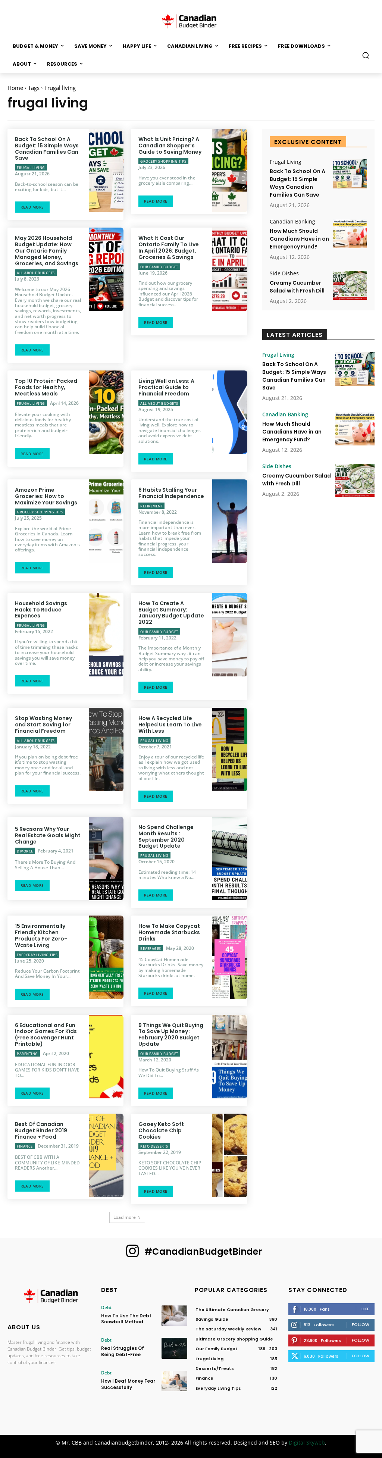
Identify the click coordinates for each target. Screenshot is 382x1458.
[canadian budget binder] (191, 20)
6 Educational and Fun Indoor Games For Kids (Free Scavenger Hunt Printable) (46, 1034)
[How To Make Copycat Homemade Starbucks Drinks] (229, 957)
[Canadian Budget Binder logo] (50, 1297)
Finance (25, 1146)
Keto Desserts (154, 1146)
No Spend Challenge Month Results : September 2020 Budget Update (166, 836)
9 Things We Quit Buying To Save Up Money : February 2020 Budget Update (170, 1034)
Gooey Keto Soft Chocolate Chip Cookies (161, 1130)
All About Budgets (36, 272)
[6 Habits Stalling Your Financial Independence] (229, 521)
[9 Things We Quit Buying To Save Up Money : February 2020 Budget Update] (229, 1056)
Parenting (27, 1053)
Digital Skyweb (307, 1442)
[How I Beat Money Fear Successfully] (174, 1381)
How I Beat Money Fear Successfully (128, 1384)
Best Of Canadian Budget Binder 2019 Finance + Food (41, 1130)
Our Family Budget (159, 267)
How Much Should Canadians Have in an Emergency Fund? (299, 238)
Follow (360, 1324)
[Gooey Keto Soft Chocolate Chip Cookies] (229, 1155)
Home (15, 87)
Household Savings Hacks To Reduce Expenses (41, 610)
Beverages (150, 948)
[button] (366, 55)
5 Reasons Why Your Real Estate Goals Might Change (48, 835)
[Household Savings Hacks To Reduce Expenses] (106, 634)
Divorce (25, 851)
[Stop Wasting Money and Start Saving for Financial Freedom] (106, 749)
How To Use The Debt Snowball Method (126, 1318)
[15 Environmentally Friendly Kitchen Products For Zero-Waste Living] (106, 957)
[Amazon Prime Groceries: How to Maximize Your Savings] (106, 521)
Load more (124, 1217)
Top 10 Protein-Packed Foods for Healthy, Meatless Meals (46, 387)
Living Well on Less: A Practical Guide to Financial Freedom (166, 387)
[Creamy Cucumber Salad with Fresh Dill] (350, 285)
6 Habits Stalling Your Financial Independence (171, 493)
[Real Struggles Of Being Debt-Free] (174, 1348)
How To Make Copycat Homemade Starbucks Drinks (169, 932)
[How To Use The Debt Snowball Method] (174, 1315)
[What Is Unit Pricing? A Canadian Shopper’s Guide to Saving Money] (229, 170)
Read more (32, 207)
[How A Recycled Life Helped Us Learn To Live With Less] (229, 749)
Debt (106, 1307)
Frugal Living (31, 167)
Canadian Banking (292, 221)
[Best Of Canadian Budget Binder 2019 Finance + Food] (106, 1155)
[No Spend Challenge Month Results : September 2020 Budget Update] (229, 858)
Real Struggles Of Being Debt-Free (122, 1351)
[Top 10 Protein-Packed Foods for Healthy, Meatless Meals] (106, 412)
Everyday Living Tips (37, 954)
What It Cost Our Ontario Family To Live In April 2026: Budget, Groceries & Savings (168, 247)
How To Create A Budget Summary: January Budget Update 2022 (171, 613)
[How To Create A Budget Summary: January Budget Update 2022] (229, 634)
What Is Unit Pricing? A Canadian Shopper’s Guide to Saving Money (169, 145)
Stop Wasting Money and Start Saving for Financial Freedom (43, 724)
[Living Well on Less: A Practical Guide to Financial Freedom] (229, 412)
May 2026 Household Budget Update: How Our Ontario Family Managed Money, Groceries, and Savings (46, 250)
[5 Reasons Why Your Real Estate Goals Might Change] (106, 858)
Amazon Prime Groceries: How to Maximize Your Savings (46, 496)
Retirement (151, 506)
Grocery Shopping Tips (163, 161)
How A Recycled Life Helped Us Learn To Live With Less (170, 724)
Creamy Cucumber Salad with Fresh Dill (297, 286)
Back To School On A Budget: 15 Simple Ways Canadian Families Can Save (47, 148)
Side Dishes (284, 273)
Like (365, 1309)
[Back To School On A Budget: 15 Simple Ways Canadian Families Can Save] (106, 170)
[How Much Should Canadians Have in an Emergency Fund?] (350, 233)
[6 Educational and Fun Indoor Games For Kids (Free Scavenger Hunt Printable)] (106, 1056)
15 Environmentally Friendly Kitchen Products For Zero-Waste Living (41, 935)
